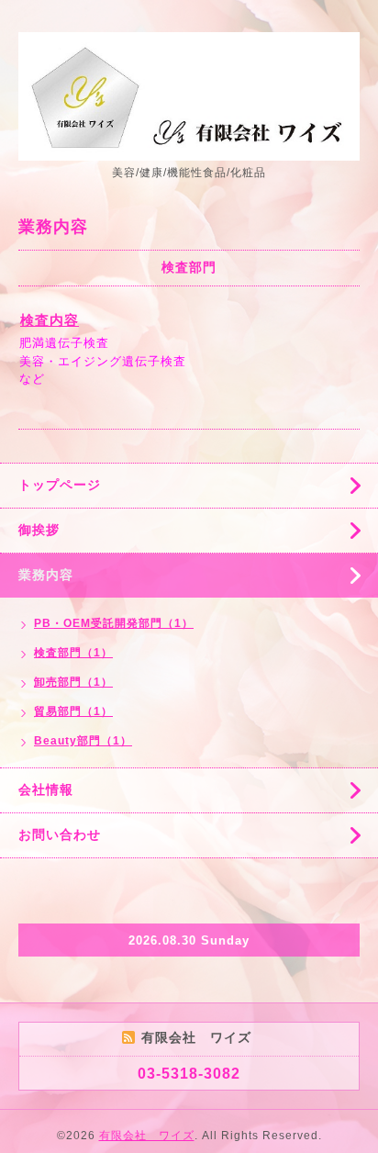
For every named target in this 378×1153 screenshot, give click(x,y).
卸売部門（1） (73, 682)
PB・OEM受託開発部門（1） (114, 623)
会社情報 (45, 789)
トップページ (59, 484)
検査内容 (49, 320)
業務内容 (45, 574)
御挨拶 (39, 529)
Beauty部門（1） (83, 740)
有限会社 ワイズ (147, 1135)
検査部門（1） (73, 652)
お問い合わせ (59, 834)
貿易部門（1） (73, 711)
